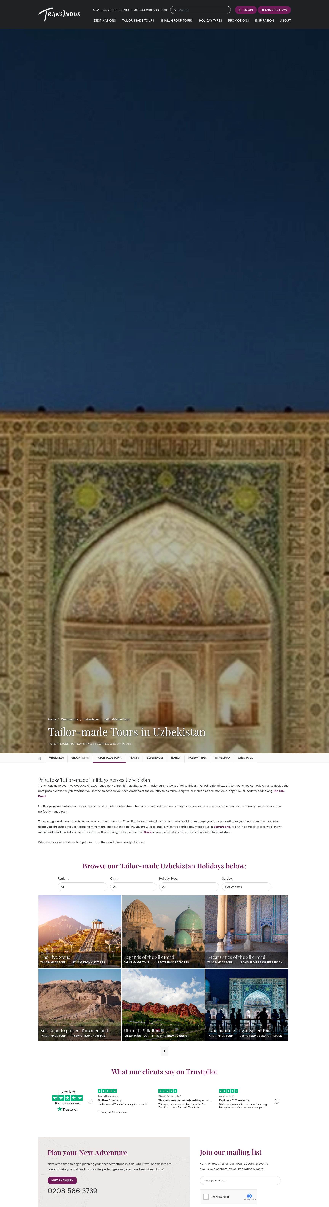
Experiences (155, 757)
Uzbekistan (91, 719)
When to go (245, 757)
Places (134, 757)
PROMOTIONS (238, 21)
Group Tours (80, 757)
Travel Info (222, 757)
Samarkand (222, 827)
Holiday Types (197, 757)
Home (52, 719)
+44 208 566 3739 (115, 10)
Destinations (70, 719)
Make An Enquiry (62, 1180)
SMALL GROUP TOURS (176, 21)
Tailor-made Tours (109, 757)
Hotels (176, 757)
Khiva (147, 832)
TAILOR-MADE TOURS (138, 21)
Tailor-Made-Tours (117, 719)
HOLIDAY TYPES (210, 21)
